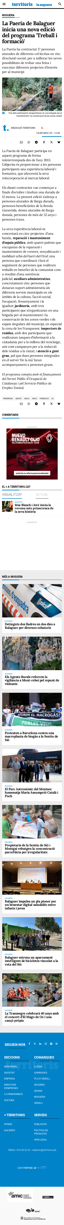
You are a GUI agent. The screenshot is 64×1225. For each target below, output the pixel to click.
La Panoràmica (13, 1094)
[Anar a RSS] (56, 1043)
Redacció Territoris (23, 128)
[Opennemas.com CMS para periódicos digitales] (32, 1167)
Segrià (38, 1090)
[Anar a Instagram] (45, 1043)
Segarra (39, 1084)
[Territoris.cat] (32, 4)
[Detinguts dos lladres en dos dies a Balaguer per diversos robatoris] (32, 600)
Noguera (8, 15)
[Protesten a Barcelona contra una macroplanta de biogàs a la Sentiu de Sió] (32, 709)
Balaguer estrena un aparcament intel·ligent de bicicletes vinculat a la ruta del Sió (31, 961)
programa (8, 398)
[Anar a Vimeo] (51, 1043)
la (53, 398)
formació (44, 398)
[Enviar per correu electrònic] (21, 142)
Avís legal (40, 1139)
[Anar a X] (35, 1043)
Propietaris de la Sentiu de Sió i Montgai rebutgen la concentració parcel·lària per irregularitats (30, 848)
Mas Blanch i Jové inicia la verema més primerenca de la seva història (34, 508)
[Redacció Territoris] (6, 127)
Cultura (9, 1100)
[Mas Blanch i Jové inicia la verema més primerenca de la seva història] (7, 506)
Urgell (38, 1103)
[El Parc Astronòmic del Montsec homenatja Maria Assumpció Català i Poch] (32, 765)
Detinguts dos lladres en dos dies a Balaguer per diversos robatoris (30, 626)
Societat (9, 1072)
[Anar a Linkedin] (40, 1043)
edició (18, 398)
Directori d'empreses (11, 1086)
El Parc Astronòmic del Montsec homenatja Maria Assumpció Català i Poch (31, 792)
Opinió (8, 1124)
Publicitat (40, 1124)
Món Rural (11, 1066)
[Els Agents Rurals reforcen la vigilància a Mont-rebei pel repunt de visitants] (32, 653)
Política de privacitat (41, 1132)
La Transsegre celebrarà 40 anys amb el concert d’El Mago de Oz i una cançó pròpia (32, 1016)
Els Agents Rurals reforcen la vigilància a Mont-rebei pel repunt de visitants (32, 680)
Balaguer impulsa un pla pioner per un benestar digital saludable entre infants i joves (30, 904)
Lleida (38, 1066)
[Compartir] (29, 142)
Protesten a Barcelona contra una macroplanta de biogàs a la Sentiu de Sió (31, 736)
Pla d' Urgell (42, 1078)
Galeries (9, 1130)
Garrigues (40, 1072)
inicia (26, 398)
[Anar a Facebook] (29, 1043)
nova (34, 398)
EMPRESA (9, 1078)
